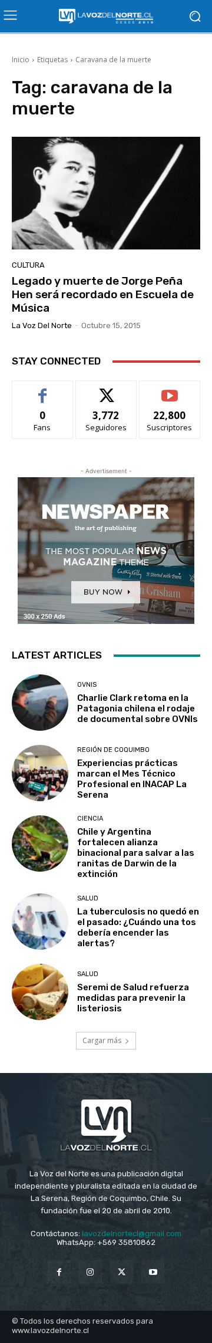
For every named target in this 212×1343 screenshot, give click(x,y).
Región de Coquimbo (113, 750)
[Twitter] (121, 1271)
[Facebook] (59, 1271)
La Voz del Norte (42, 325)
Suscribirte (170, 389)
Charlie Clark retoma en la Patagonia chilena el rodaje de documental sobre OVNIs (137, 708)
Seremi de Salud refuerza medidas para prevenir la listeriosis (133, 998)
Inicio (20, 60)
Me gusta (43, 389)
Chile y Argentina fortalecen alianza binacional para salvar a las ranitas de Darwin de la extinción (135, 852)
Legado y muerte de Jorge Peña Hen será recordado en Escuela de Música (103, 294)
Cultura (28, 265)
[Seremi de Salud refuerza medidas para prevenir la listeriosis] (40, 992)
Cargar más (101, 1040)
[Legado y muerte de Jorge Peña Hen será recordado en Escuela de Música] (106, 193)
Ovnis (87, 684)
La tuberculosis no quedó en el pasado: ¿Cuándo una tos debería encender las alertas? (138, 927)
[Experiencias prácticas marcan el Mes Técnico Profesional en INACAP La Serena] (40, 773)
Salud (87, 898)
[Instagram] (90, 1271)
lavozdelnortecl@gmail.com (131, 1233)
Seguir (106, 389)
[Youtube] (152, 1271)
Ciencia (90, 818)
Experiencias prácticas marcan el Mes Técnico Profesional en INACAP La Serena (132, 779)
